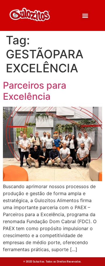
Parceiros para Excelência (34, 91)
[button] (85, 15)
